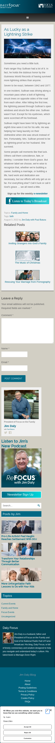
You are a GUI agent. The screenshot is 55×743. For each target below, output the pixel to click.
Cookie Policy (27, 698)
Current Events (8, 604)
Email (5, 362)
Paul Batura (10, 429)
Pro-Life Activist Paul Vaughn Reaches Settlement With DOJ (19, 537)
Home (27, 681)
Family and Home (19, 213)
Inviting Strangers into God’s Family (27, 243)
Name (5, 348)
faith (12, 216)
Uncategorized (8, 616)
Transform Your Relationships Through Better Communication (18, 561)
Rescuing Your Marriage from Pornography (27, 282)
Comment (7, 315)
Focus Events (7, 612)
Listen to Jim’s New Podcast (14, 443)
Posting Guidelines (28, 688)
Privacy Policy (27, 695)
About (27, 684)
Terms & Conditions (27, 691)
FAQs (27, 702)
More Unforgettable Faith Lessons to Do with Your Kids (17, 585)
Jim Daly (10, 8)
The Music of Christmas (27, 262)
